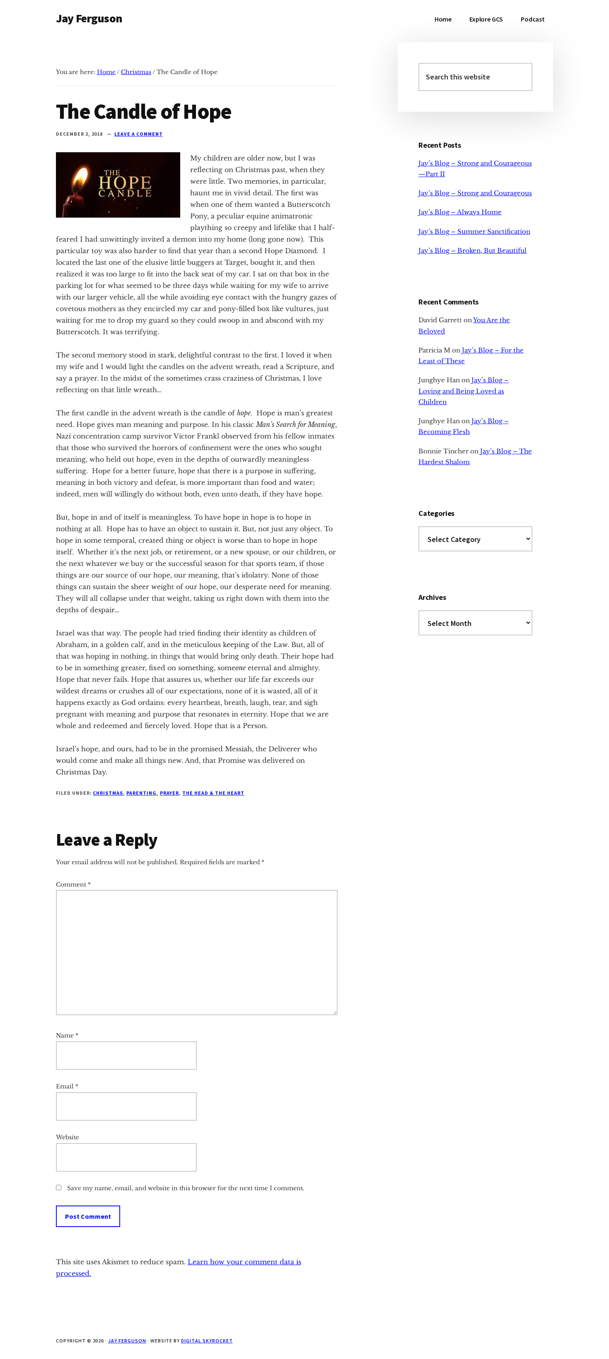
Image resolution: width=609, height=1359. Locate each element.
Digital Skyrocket (206, 1340)
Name (67, 1035)
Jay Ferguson (89, 18)
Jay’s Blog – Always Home (460, 212)
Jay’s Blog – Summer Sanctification (474, 231)
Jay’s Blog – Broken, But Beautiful (472, 250)
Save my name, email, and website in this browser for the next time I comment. (185, 1188)
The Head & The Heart (213, 793)
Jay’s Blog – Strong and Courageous (475, 193)
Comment (73, 884)
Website (67, 1137)
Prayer (169, 793)
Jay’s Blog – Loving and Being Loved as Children (463, 391)
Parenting (141, 793)
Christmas (108, 793)
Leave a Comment (138, 134)
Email (67, 1086)
